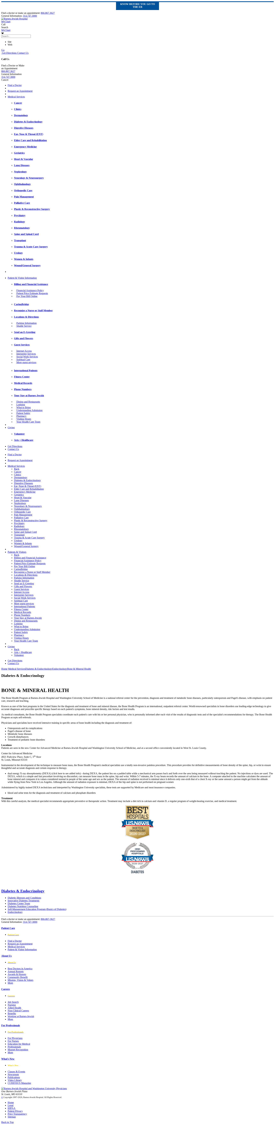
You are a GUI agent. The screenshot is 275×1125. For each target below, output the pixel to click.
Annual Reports (16, 971)
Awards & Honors (17, 974)
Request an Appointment (20, 91)
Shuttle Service (24, 326)
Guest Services (21, 589)
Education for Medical (19, 1044)
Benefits (12, 1013)
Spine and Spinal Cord (25, 532)
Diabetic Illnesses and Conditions (24, 897)
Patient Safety (23, 413)
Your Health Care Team (28, 421)
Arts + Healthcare (23, 652)
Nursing (12, 1005)
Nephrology (20, 503)
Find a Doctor (15, 85)
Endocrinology (15, 912)
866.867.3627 (48, 13)
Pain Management (23, 514)
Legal (10, 1105)
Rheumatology (21, 529)
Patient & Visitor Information (22, 278)
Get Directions (9, 53)
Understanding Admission (29, 410)
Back (16, 469)
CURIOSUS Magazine (19, 1083)
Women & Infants (23, 543)
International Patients (24, 606)
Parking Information (26, 323)
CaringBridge (21, 569)
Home (4, 668)
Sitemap (12, 1116)
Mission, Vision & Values (20, 980)
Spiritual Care (23, 359)
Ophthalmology (22, 509)
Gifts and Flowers (23, 586)
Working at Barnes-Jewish (21, 1016)
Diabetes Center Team (19, 903)
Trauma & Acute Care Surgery (29, 537)
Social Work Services (27, 356)
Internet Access (24, 351)
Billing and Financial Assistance (30, 557)
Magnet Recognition (18, 1049)
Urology (18, 540)
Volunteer (19, 655)
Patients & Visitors (17, 552)
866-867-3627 (48, 919)
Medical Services (16, 96)
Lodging (20, 404)
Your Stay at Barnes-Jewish (28, 618)
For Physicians (15, 1038)
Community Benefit (18, 977)
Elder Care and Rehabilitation (29, 489)
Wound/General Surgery (26, 546)
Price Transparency (17, 1114)
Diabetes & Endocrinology (27, 480)
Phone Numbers (22, 615)
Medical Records (22, 612)
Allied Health (14, 1007)
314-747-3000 (30, 922)
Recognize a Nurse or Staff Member (32, 572)
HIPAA (11, 1108)
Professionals (14, 1046)
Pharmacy (21, 416)
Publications (14, 1077)
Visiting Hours (23, 419)
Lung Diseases (21, 500)
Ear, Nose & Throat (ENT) (27, 486)
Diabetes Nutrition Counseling (23, 906)
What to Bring (23, 407)
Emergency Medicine (24, 491)
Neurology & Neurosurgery (28, 506)
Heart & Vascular (22, 497)
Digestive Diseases (23, 483)
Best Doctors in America (20, 968)
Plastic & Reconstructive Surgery (30, 520)
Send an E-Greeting (24, 583)
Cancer (17, 471)
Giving (11, 427)
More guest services (26, 362)
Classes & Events (16, 1071)
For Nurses (13, 1041)
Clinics (17, 474)
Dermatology (20, 477)
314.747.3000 (30, 15)
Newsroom (13, 1074)
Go (2, 50)
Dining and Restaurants (28, 401)
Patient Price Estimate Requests (32, 293)
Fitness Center (21, 609)
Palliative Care (21, 517)
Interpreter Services (26, 353)
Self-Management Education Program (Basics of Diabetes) (37, 909)
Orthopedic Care (22, 512)
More (10, 983)
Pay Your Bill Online (26, 296)
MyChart (5, 30)
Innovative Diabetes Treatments (23, 900)
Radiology (19, 526)
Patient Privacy (15, 1111)
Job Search (13, 1002)
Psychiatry (19, 523)
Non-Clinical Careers (18, 1010)
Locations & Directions (25, 575)
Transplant (19, 534)
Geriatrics (19, 494)
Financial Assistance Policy (30, 290)
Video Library (15, 1080)
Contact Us (22, 53)
